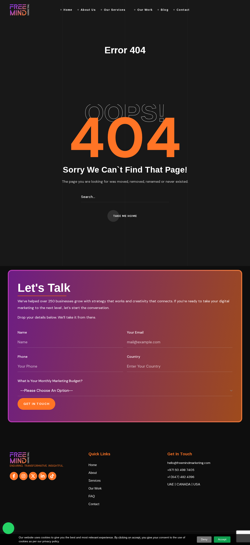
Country (133, 356)
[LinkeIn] (42, 476)
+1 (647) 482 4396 (180, 477)
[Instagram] (23, 476)
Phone (23, 356)
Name (22, 332)
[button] (233, 10)
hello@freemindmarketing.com (188, 463)
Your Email (135, 332)
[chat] (8, 528)
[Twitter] (33, 476)
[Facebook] (14, 476)
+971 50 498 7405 (180, 470)
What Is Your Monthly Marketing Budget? (50, 381)
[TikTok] (52, 476)
